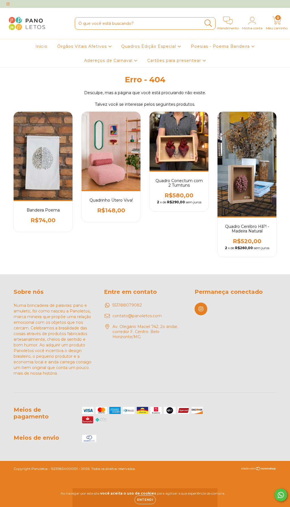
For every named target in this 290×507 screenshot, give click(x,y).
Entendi (145, 500)
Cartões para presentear (174, 60)
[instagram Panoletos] (8, 4)
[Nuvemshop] (258, 469)
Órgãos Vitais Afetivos (82, 46)
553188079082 (127, 305)
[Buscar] (208, 23)
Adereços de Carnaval (109, 60)
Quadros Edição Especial (149, 46)
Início (41, 46)
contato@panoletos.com (137, 315)
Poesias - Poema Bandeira (221, 46)
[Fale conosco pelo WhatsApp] (280, 495)
